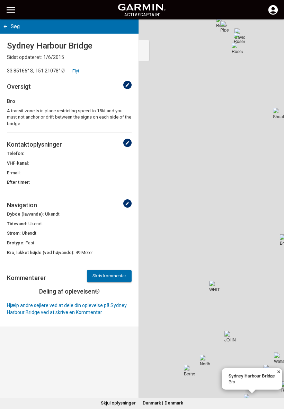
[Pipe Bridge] (225, 26)
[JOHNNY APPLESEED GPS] (230, 336)
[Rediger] (127, 85)
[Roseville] (239, 38)
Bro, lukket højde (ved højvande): (40, 252)
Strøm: (13, 233)
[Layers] (272, 31)
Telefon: (15, 153)
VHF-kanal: (18, 163)
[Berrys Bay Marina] (189, 370)
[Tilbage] (5, 26)
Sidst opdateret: (24, 57)
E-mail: (13, 172)
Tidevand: (17, 223)
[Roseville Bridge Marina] (237, 48)
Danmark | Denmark (163, 403)
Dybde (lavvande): (25, 214)
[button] (275, 377)
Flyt (75, 70)
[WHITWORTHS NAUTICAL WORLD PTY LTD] (214, 286)
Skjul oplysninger (118, 403)
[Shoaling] (278, 113)
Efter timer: (18, 182)
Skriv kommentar (109, 275)
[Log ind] (273, 14)
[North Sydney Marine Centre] (205, 360)
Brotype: (15, 242)
